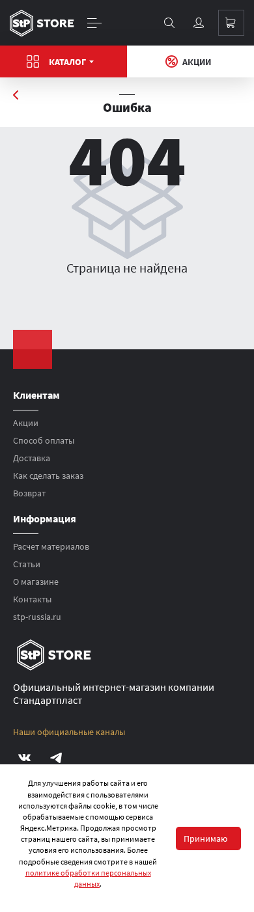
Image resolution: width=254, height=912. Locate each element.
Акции (196, 62)
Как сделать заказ (48, 475)
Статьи (26, 564)
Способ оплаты (43, 440)
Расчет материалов (51, 546)
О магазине (36, 581)
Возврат (29, 493)
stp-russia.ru (37, 617)
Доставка (31, 458)
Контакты (32, 599)
